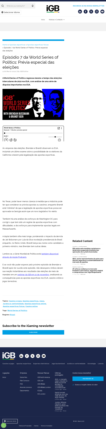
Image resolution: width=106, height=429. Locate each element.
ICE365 (39, 390)
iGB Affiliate (41, 384)
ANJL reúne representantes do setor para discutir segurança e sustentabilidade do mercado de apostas (87, 260)
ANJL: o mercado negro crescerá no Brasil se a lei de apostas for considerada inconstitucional (61, 383)
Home (4, 45)
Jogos (41, 301)
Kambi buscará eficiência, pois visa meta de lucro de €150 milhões (61, 395)
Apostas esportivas (17, 45)
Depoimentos (24, 390)
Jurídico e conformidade (13, 304)
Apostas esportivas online (35, 304)
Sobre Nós (23, 377)
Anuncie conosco (26, 387)
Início (43, 19)
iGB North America (43, 377)
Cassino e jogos (15, 301)
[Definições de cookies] (3, 425)
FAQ (21, 384)
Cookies (36, 426)
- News (64, 389)
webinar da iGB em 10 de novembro (33, 275)
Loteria (101, 363)
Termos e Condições (46, 426)
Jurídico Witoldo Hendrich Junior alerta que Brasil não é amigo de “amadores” (62, 406)
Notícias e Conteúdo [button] (56, 19)
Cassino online (31, 306)
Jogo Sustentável (58, 363)
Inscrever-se (88, 378)
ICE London (41, 394)
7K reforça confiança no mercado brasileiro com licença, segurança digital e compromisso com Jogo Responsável (87, 270)
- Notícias (82, 253)
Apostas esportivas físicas (38, 45)
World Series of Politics (17, 310)
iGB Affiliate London (44, 387)
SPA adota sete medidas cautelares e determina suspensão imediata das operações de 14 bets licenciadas (86, 250)
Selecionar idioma (12, 12)
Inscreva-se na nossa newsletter (88, 6)
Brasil (12, 315)
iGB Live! (40, 380)
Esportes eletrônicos (41, 363)
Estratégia (92, 363)
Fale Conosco (24, 380)
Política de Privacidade (25, 426)
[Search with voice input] (32, 6)
